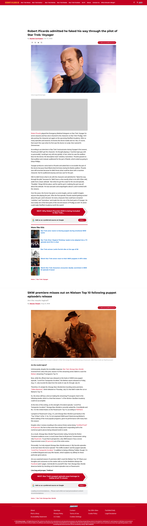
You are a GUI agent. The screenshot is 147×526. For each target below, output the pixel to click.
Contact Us (96, 2)
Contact (72, 510)
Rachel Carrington (36, 38)
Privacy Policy (58, 513)
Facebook (34, 464)
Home (33, 279)
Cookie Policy (92, 513)
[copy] (41, 42)
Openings (57, 510)
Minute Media (21, 521)
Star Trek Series (37, 2)
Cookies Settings (75, 517)
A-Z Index (57, 517)
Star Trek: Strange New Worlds (46, 498)
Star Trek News (25, 2)
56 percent (37, 439)
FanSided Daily (110, 510)
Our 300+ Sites (93, 510)
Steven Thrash (35, 303)
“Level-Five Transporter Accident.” (42, 450)
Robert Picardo (36, 133)
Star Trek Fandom (74, 2)
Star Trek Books (62, 2)
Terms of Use (74, 513)
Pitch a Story (35, 513)
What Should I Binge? (108, 2)
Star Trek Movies (50, 2)
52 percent (49, 441)
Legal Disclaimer (110, 513)
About (89, 2)
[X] (137, 2)
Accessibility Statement (39, 517)
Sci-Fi (83, 2)
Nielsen (33, 374)
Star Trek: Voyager (42, 279)
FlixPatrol (79, 410)
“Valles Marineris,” (37, 389)
